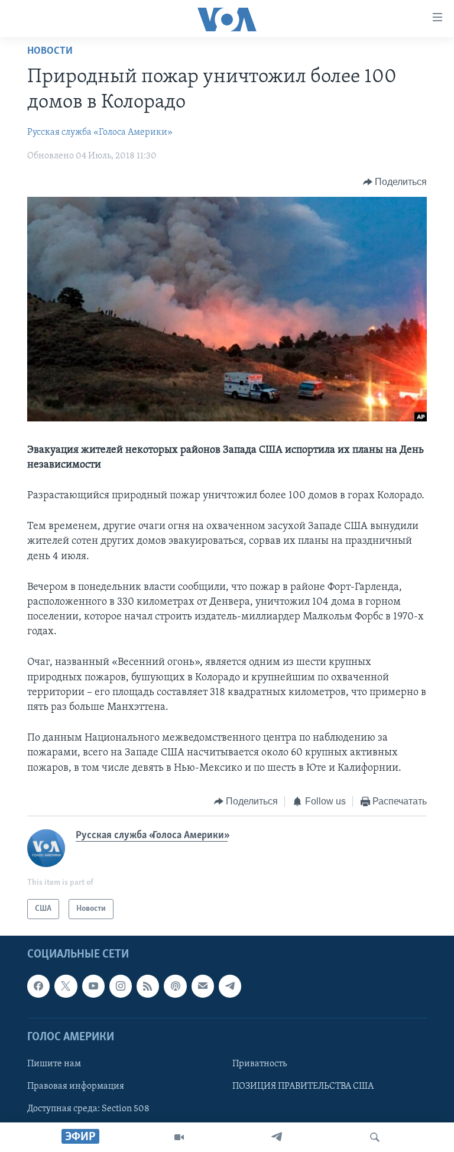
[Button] (395, 182)
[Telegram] (276, 1137)
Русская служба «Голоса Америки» (100, 132)
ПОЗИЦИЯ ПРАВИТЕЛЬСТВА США (303, 1086)
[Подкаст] (175, 986)
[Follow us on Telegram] (230, 986)
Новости (50, 51)
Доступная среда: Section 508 (88, 1109)
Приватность (259, 1064)
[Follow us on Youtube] (93, 986)
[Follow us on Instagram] (120, 986)
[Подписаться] (203, 986)
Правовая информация (75, 1086)
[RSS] (148, 986)
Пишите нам (54, 1064)
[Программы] (179, 1137)
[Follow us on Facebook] (38, 986)
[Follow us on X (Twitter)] (65, 986)
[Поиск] (375, 1137)
